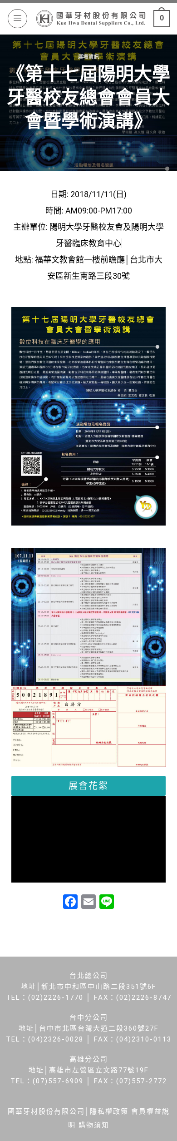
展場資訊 (88, 57)
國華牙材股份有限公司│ (49, 1111)
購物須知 (94, 1125)
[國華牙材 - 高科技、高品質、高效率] (91, 18)
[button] (88, 786)
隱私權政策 (109, 1111)
